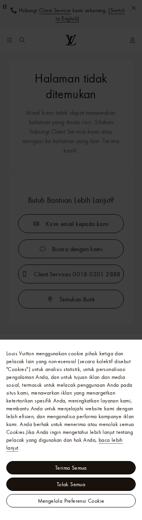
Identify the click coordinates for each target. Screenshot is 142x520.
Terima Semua (71, 467)
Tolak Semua (71, 484)
